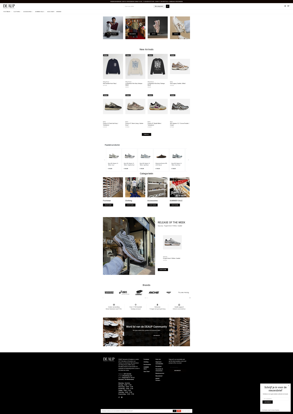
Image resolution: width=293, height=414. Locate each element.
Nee (179, 410)
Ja (174, 410)
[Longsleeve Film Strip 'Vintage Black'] (158, 66)
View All (146, 134)
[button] (104, 160)
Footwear (6, 11)
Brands (58, 11)
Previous (103, 298)
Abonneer (156, 335)
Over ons (158, 359)
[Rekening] (285, 6)
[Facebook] (119, 397)
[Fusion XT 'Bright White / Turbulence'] (158, 106)
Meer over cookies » (186, 410)
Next (190, 298)
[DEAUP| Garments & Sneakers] (109, 359)
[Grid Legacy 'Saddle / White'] (180, 66)
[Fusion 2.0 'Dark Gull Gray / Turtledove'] (113, 106)
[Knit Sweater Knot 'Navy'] (113, 66)
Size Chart (50, 11)
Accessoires (27, 11)
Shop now (163, 269)
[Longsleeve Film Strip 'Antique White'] (135, 66)
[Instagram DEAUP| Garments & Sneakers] (121, 397)
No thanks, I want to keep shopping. (270, 410)
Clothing (17, 11)
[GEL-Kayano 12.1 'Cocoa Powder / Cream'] (180, 106)
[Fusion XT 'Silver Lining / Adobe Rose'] (135, 106)
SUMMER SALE (39, 11)
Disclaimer (159, 366)
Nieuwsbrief (159, 376)
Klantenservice (160, 373)
